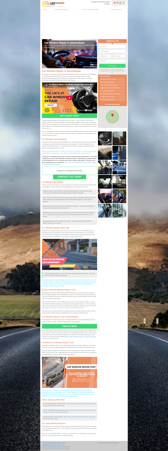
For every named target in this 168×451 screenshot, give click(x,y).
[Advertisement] (94, 26)
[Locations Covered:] (42, 1)
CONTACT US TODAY (69, 176)
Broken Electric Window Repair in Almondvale (56, 447)
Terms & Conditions (113, 443)
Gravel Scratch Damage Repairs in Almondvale (56, 449)
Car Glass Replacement (61, 9)
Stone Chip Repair (116, 9)
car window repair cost (107, 91)
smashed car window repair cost (110, 94)
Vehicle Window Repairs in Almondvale (54, 443)
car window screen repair (108, 79)
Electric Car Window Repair (90, 9)
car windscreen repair (107, 82)
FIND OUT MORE (69, 326)
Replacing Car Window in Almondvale (53, 445)
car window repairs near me (109, 85)
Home (44, 9)
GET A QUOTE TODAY (69, 116)
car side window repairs (108, 99)
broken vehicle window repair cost (111, 88)
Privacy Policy (102, 443)
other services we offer (108, 96)
